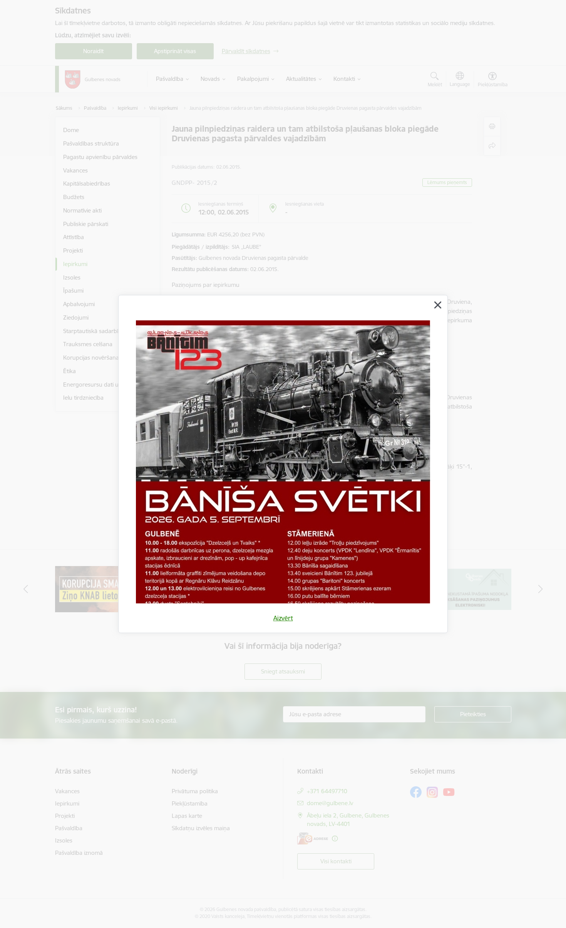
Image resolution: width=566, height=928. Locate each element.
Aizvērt (283, 618)
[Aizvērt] (437, 305)
